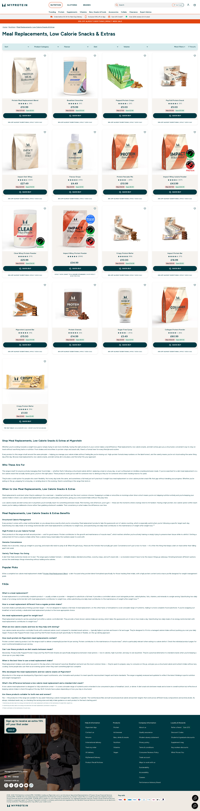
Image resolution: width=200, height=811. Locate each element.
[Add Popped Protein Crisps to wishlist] (145, 56)
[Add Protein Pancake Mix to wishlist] (145, 132)
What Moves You (177, 752)
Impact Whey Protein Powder (75, 253)
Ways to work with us (147, 762)
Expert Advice (145, 12)
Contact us (89, 732)
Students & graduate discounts (183, 737)
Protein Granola (75, 330)
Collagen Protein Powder (175, 330)
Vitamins (83, 12)
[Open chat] (31, 785)
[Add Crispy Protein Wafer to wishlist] (145, 208)
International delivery (93, 742)
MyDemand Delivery (92, 757)
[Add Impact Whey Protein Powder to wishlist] (95, 208)
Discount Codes (177, 732)
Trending (52, 12)
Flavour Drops (75, 177)
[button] (195, 806)
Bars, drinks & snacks (121, 737)
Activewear (117, 732)
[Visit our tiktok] (16, 785)
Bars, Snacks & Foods (97, 12)
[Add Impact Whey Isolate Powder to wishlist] (195, 132)
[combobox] (149, 5)
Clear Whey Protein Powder (25, 253)
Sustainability (144, 767)
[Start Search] (116, 5)
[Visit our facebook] (11, 785)
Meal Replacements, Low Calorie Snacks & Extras (35, 27)
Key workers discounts (179, 747)
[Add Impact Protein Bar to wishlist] (195, 208)
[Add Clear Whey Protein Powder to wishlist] (45, 208)
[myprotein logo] (14, 5)
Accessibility (144, 772)
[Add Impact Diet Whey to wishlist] (45, 132)
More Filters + (179, 47)
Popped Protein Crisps (125, 100)
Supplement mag (177, 742)
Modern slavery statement (149, 737)
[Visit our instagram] (6, 785)
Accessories (113, 12)
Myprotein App (91, 727)
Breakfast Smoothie (75, 100)
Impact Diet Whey (25, 177)
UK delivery (89, 752)
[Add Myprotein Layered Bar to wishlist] (45, 285)
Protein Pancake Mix (125, 177)
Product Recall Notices (94, 762)
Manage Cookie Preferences (16, 771)
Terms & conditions (146, 747)
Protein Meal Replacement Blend (25, 100)
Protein (61, 12)
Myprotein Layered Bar (25, 330)
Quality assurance (145, 732)
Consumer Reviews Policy (149, 752)
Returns (88, 737)
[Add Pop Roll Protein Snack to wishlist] (195, 56)
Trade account (144, 757)
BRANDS (87, 5)
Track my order (90, 747)
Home (5, 27)
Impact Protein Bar (175, 253)
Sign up (11, 730)
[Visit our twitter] (21, 785)
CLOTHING (72, 5)
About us (142, 727)
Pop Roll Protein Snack (175, 100)
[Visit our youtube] (26, 785)
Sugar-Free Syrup (125, 330)
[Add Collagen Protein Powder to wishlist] (195, 285)
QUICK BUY (26, 115)
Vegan (115, 752)
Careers (142, 777)
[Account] (188, 5)
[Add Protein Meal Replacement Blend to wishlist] (45, 56)
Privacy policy (144, 742)
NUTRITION (56, 5)
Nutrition (12, 27)
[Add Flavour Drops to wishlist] (95, 132)
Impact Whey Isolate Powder (175, 177)
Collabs (124, 12)
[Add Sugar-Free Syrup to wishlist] (145, 285)
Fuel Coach (179, 5)
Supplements (72, 12)
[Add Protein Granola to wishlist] (95, 285)
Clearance (133, 12)
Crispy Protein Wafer (124, 253)
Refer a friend (180, 727)
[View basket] (195, 5)
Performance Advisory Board (150, 782)
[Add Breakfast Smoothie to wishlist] (95, 56)
